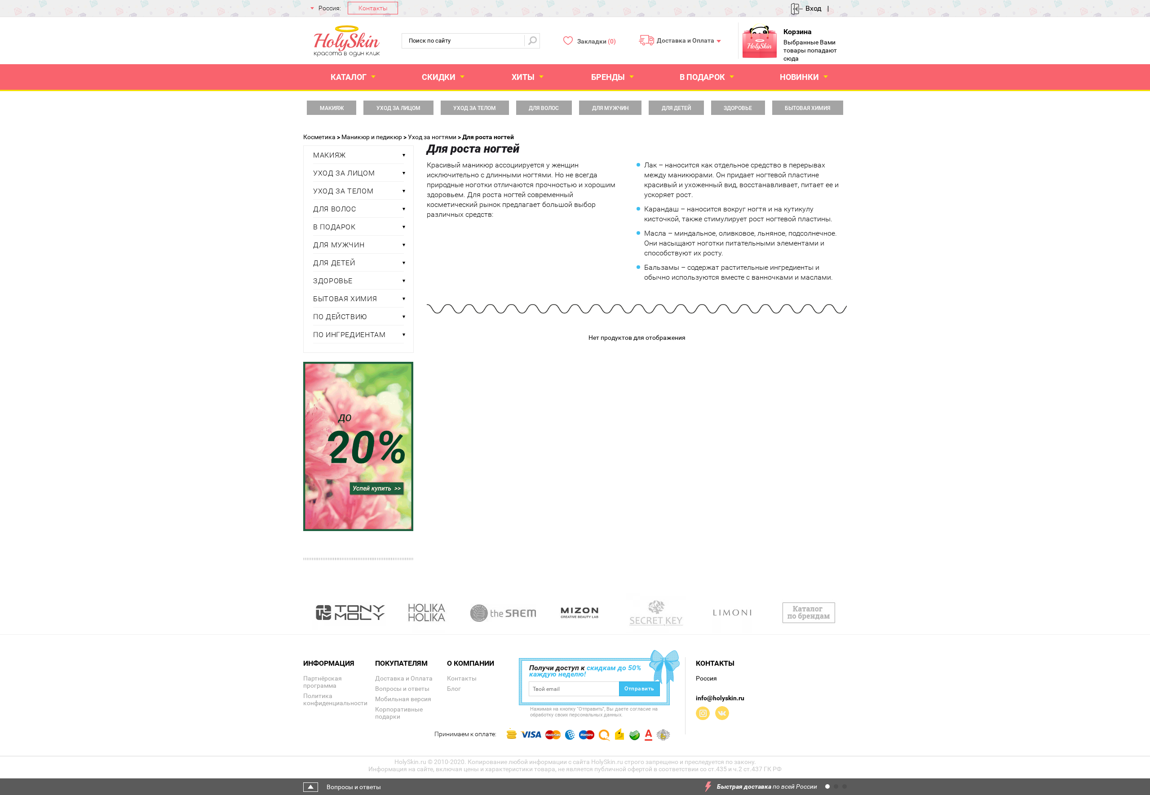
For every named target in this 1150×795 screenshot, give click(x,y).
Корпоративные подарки (399, 713)
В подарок (702, 77)
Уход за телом (474, 108)
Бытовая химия (807, 108)
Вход (813, 8)
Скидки (439, 77)
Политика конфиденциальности (335, 699)
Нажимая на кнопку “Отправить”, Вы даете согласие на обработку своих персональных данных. (594, 712)
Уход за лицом (398, 108)
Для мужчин (610, 108)
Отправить (639, 688)
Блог (454, 688)
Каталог (349, 77)
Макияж (332, 108)
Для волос (544, 108)
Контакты (373, 8)
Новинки (799, 77)
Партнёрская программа (322, 682)
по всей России (767, 786)
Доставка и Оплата (685, 40)
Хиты (523, 77)
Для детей (676, 108)
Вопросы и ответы (402, 688)
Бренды (608, 77)
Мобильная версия (403, 699)
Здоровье (738, 108)
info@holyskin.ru (720, 698)
